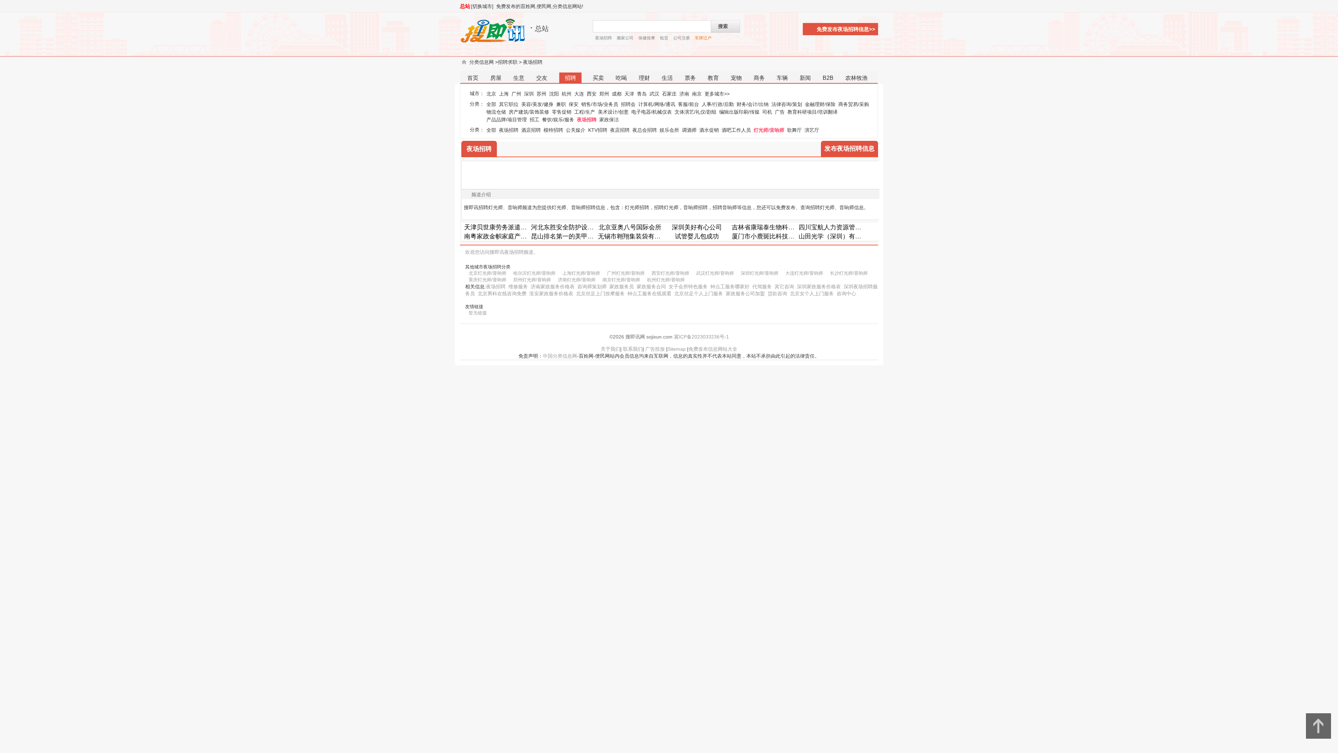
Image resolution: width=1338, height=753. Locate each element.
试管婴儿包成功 (697, 236)
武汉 (654, 94)
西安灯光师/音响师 (670, 273)
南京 (697, 94)
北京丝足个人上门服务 (698, 293)
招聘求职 (507, 62)
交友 (541, 78)
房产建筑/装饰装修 (529, 112)
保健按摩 (646, 38)
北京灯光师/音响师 (487, 273)
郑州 (604, 94)
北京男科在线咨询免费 (502, 293)
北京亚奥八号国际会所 (630, 227)
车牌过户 (703, 38)
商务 (759, 78)
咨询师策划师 (592, 286)
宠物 (736, 78)
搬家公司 (625, 38)
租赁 (664, 38)
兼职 (561, 104)
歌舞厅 (794, 130)
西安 (592, 94)
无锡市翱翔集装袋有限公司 (635, 236)
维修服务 (518, 286)
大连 (579, 94)
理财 (644, 78)
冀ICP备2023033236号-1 (701, 337)
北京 (491, 94)
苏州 (541, 94)
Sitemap (677, 349)
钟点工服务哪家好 (729, 286)
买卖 (598, 78)
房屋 (495, 78)
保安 (573, 104)
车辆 (782, 78)
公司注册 (681, 38)
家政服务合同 (651, 286)
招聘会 (628, 104)
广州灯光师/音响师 (626, 273)
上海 (504, 94)
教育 (713, 78)
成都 (617, 94)
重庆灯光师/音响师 (487, 279)
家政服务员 (621, 286)
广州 (516, 94)
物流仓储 (496, 112)
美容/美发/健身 (537, 104)
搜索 (723, 26)
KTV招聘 (597, 130)
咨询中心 (846, 293)
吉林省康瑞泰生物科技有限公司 (776, 227)
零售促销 (561, 112)
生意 (518, 78)
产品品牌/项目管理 (506, 119)
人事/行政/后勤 (718, 104)
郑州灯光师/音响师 (532, 279)
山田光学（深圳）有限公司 (836, 236)
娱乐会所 (669, 130)
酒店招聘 (531, 130)
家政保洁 (609, 119)
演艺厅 (812, 130)
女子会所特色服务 (688, 286)
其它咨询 (784, 286)
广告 (780, 112)
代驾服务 (762, 286)
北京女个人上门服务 (812, 293)
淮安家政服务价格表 (551, 293)
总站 (465, 6)
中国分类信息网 (560, 356)
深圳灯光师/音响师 (759, 273)
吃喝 (621, 78)
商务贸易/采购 (853, 104)
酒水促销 (709, 130)
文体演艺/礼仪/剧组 (695, 112)
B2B (828, 78)
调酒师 (689, 130)
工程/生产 (584, 112)
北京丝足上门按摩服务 (600, 293)
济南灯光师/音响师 (576, 279)
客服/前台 (688, 104)
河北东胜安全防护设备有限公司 (575, 227)
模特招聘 (553, 130)
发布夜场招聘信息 (849, 148)
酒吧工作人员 (736, 130)
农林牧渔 (856, 78)
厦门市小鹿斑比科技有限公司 (772, 236)
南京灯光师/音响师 (621, 279)
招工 (534, 119)
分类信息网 (481, 62)
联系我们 (633, 349)
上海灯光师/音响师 (581, 273)
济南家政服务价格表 (553, 286)
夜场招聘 (603, 38)
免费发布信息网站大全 (713, 349)
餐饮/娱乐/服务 (558, 119)
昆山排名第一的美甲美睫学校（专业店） (587, 236)
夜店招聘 (620, 130)
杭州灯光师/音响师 (666, 279)
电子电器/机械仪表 (651, 112)
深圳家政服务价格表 (819, 286)
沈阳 (554, 94)
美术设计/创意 (613, 112)
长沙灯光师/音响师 (849, 273)
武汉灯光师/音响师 (715, 273)
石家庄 (669, 94)
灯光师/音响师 (769, 130)
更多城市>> (717, 94)
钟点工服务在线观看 (649, 293)
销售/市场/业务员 (599, 104)
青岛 (642, 94)
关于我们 (610, 349)
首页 (472, 78)
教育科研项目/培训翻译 (812, 112)
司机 (767, 112)
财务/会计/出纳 (753, 104)
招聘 (570, 78)
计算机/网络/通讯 (656, 104)
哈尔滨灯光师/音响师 (534, 273)
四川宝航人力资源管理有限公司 (842, 227)
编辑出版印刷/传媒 (739, 112)
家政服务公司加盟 (745, 293)
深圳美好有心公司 (697, 227)
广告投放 (655, 349)
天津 (629, 94)
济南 (684, 94)
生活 (667, 78)
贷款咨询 (777, 293)
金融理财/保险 (820, 104)
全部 (491, 104)
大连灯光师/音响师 (804, 273)
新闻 (805, 78)
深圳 (529, 94)
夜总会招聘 (644, 130)
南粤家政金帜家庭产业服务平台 (508, 236)
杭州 (566, 94)
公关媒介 (575, 130)
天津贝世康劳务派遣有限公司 (505, 227)
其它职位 (508, 104)
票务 (690, 78)
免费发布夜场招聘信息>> (846, 29)
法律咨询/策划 (786, 104)
